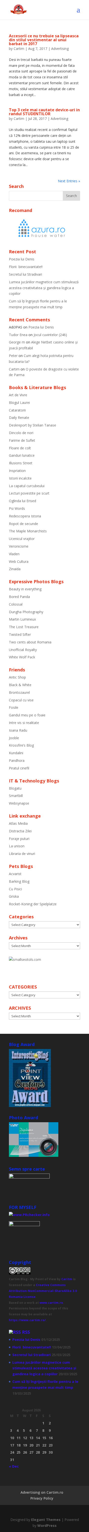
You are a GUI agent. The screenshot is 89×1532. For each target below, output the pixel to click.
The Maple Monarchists (28, 531)
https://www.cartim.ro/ (27, 1320)
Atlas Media (18, 823)
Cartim (19, 48)
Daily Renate (19, 417)
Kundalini (16, 753)
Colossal (15, 604)
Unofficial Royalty (23, 649)
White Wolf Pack (22, 657)
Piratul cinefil (19, 768)
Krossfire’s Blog (21, 745)
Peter (13, 355)
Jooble (14, 738)
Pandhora (16, 760)
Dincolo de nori (21, 432)
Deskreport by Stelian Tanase (32, 425)
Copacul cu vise (21, 700)
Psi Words (17, 508)
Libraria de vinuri (22, 853)
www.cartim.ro (51, 1303)
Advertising (60, 48)
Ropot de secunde (23, 523)
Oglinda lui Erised (22, 500)
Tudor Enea (18, 334)
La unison (16, 846)
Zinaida (15, 569)
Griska (14, 896)
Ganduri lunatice (22, 455)
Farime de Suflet (22, 440)
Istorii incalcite (20, 478)
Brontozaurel (19, 692)
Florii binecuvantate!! (26, 266)
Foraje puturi (19, 838)
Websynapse (19, 803)
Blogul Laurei (19, 402)
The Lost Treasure (24, 626)
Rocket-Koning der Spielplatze (33, 904)
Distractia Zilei (20, 831)
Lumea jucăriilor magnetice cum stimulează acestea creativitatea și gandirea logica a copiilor (44, 288)
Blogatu (15, 788)
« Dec (14, 1466)
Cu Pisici (15, 889)
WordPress (47, 1525)
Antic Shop (17, 677)
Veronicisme (18, 546)
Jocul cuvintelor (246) (50, 334)
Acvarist (15, 873)
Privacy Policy (41, 1498)
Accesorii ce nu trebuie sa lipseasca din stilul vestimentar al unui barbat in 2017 (44, 39)
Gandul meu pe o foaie (27, 715)
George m (17, 342)
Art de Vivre (18, 395)
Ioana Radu (18, 730)
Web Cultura (18, 561)
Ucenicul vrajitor (22, 538)
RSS (26, 1332)
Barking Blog (19, 881)
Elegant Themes (46, 1519)
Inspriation (17, 470)
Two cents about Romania (30, 642)
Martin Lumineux (22, 619)
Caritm (66, 1279)
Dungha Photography (26, 612)
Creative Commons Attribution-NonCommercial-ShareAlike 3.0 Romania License (43, 1291)
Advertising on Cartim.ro (42, 1492)
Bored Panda (19, 596)
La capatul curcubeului (26, 485)
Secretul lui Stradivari (25, 274)
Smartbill (16, 795)
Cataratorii (17, 410)
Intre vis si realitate (24, 722)
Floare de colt (20, 448)
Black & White (20, 684)
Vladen (14, 554)
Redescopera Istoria (25, 516)
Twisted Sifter (20, 634)
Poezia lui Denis (21, 259)
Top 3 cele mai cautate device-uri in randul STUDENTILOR (44, 111)
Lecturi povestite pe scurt (29, 493)
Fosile (13, 707)
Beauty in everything (25, 589)
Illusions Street (20, 463)
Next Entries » (69, 181)
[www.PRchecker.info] (29, 1214)
